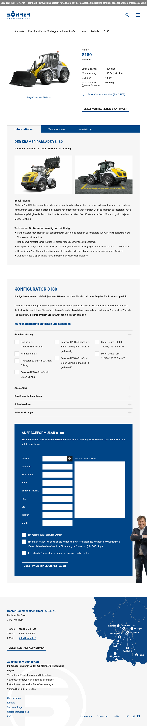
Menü (137, 15)
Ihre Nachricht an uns (85, 458)
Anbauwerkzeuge (23, 412)
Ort (23, 506)
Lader (83, 31)
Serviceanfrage (14, 707)
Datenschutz (103, 716)
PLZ (24, 498)
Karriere (11, 702)
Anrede (25, 458)
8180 (106, 31)
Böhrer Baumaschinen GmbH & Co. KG (31, 611)
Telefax (11, 633)
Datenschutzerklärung (52, 553)
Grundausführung (23, 334)
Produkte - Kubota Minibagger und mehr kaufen (52, 31)
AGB (116, 716)
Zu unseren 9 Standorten (23, 661)
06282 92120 (27, 628)
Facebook (138, 716)
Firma (25, 482)
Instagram (133, 716)
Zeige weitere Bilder (38, 97)
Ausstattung (85, 129)
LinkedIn (128, 716)
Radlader (95, 31)
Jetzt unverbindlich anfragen (45, 565)
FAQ (9, 716)
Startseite (19, 31)
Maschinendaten (56, 129)
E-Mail (25, 522)
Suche (127, 15)
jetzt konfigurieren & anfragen (105, 108)
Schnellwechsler (22, 404)
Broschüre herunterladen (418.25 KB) (106, 94)
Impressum (86, 716)
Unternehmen (14, 698)
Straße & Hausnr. (30, 490)
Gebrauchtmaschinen (18, 712)
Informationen (24, 129)
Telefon (25, 514)
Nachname (27, 474)
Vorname (26, 466)
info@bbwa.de (26, 638)
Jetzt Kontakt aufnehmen (27, 647)
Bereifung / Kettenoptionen (28, 396)
